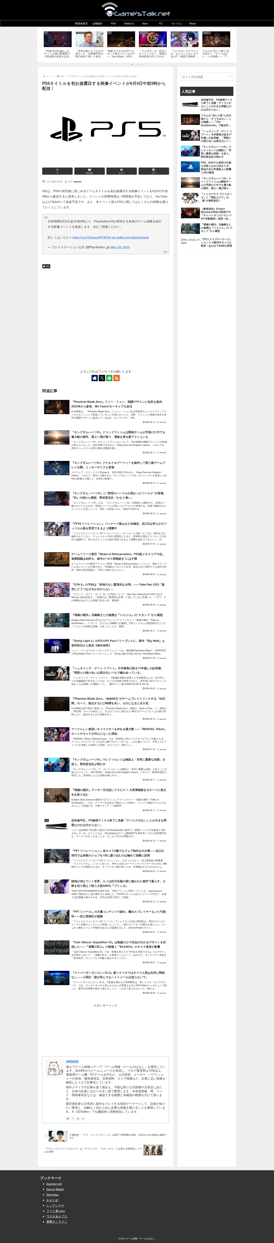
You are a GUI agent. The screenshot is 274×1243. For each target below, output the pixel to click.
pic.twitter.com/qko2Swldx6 (130, 237)
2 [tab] (137, 64)
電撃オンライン (56, 1221)
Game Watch (55, 1189)
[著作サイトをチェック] (94, 378)
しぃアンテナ (55, 1205)
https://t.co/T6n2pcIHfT (88, 237)
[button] (154, 171)
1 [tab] (132, 64)
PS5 (47, 266)
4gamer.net (54, 1183)
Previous (39, 45)
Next (234, 45)
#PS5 (107, 237)
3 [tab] (141, 64)
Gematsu (52, 1194)
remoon (72, 1060)
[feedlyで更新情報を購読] (109, 378)
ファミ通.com (55, 1211)
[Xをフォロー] (102, 378)
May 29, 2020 (120, 247)
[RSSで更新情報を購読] (116, 378)
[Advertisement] (105, 293)
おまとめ (52, 1200)
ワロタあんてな (56, 1216)
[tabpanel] (58, 45)
